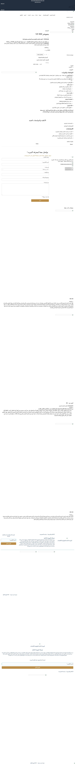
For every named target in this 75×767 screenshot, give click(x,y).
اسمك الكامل (46, 157)
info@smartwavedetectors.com (37, 0)
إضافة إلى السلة (40, 54)
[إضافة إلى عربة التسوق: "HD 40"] (71, 312)
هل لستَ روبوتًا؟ (45, 196)
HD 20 (71, 512)
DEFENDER (70, 405)
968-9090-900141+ (38, 2)
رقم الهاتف (46, 172)
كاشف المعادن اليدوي (41, 59)
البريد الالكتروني (45, 162)
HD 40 (71, 298)
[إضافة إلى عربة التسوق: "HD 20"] (71, 524)
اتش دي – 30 (69, 403)
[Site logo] (70, 12)
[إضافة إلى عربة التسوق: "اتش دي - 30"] (71, 421)
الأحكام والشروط (51, 534)
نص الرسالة (46, 182)
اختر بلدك (47, 167)
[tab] (40, 64)
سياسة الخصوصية (43, 534)
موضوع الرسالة (45, 177)
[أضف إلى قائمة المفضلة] (71, 309)
